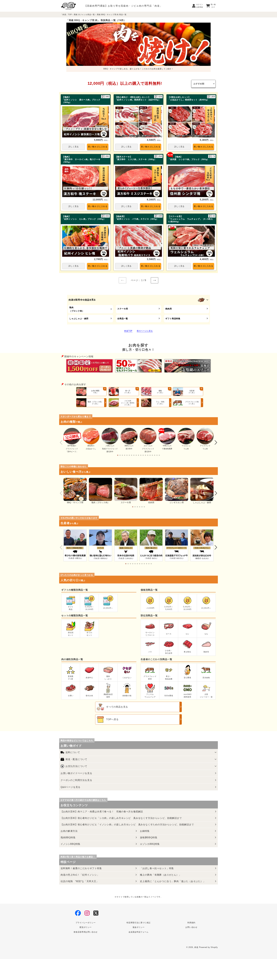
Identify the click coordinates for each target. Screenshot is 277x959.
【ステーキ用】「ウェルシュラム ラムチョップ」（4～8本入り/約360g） (190, 219)
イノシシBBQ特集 (70, 844)
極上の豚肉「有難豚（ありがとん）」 (160, 875)
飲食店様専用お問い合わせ (86, 932)
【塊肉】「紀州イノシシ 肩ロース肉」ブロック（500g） (81, 99)
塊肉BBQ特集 (68, 837)
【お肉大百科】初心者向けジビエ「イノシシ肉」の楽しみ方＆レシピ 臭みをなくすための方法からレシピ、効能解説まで (127, 824)
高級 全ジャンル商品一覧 (84, 15)
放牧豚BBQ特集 (148, 837)
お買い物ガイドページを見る (76, 773)
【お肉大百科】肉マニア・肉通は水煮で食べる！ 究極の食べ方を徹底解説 (102, 811)
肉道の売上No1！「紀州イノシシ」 (80, 875)
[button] (117, 455)
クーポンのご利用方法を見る (76, 780)
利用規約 (191, 923)
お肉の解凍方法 (69, 831)
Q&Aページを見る (70, 787)
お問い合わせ (191, 927)
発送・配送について (76, 759)
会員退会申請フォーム (138, 932)
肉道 (196, 947)
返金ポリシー (139, 927)
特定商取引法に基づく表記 (138, 923)
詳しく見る (74, 146)
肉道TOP (128, 331)
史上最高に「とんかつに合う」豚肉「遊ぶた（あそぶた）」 (172, 881)
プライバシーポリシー (86, 923)
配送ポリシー (86, 927)
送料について (72, 752)
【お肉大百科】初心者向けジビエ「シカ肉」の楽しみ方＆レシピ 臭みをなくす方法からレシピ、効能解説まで (121, 818)
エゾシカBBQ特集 (150, 844)
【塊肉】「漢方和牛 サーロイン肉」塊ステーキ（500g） (81, 159)
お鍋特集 (145, 831)
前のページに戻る (145, 331)
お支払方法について (76, 766)
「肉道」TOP (66, 15)
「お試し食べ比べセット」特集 (157, 868)
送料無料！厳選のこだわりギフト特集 (81, 868)
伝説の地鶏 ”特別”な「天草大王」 (80, 881)
